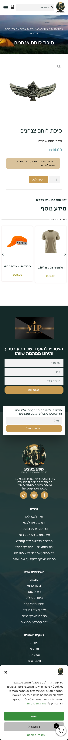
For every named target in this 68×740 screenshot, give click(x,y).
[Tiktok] (24, 495)
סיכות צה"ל (27, 29)
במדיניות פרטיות (36, 703)
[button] (6, 672)
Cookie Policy (36, 735)
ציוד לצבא (42, 29)
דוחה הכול (34, 726)
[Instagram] (34, 495)
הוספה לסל (38, 179)
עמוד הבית (57, 29)
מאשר (34, 716)
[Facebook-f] (44, 495)
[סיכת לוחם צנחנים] (34, 91)
